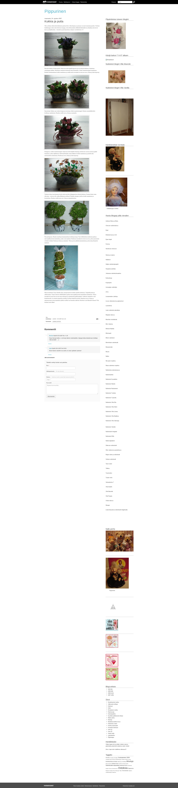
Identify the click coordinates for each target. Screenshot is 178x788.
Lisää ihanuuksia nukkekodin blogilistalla (116, 509)
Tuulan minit (109, 477)
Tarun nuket (109, 463)
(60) (110, 691)
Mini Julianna (109, 324)
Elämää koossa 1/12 (111, 235)
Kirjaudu (114, 2)
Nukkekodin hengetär (111, 431)
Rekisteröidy (83, 2)
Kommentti (48, 382)
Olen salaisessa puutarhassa (113, 450)
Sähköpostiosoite (55, 371)
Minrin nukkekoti (110, 338)
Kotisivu (60, 377)
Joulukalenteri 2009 (124, 757)
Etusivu (61, 2)
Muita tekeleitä (108, 763)
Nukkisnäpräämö (110, 440)
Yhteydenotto (102, 786)
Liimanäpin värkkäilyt (111, 287)
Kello (109, 708)
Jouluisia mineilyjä (114, 757)
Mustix (107, 351)
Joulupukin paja (109, 759)
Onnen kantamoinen (113, 768)
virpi (50, 348)
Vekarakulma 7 (110, 482)
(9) (110, 689)
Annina (51, 335)
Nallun (107, 356)
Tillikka (107, 468)
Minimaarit (108, 333)
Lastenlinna (109, 305)
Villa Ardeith (109, 486)
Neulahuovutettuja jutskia (123, 763)
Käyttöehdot (95, 786)
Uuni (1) (110, 729)
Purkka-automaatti (113, 725)
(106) (111, 695)
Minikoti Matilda (110, 328)
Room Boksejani (116, 770)
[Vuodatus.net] (49, 785)
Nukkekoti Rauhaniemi (112, 388)
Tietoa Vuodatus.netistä (78, 786)
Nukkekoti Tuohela (111, 393)
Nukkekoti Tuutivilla (111, 397)
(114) (111, 693)
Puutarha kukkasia (113, 727)
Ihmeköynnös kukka (113, 702)
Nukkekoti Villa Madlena (112, 416)
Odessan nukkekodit (111, 445)
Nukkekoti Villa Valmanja (112, 420)
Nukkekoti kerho (123, 765)
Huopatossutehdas (111, 269)
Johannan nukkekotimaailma (113, 273)
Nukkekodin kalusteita (112, 765)
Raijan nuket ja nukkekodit (113, 454)
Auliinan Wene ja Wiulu (112, 221)
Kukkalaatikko (112, 714)
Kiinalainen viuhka (113, 710)
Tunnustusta (125, 770)
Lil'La (107, 292)
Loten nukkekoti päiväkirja (113, 310)
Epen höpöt (109, 239)
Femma (108, 244)
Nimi (47, 365)
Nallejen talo (115, 763)
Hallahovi (108, 259)
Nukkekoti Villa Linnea (112, 411)
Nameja (110, 719)
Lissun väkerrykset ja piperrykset (114, 301)
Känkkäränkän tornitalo (111, 761)
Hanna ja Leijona (110, 255)
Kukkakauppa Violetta (120, 759)
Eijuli (107, 230)
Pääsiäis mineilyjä (109, 770)
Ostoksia (122, 768)
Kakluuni (110, 706)
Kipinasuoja (111, 712)
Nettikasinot (67, 2)
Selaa (75, 2)
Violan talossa (109, 500)
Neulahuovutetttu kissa (114, 721)
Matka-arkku (111, 718)
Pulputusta (131, 768)
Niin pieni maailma (111, 361)
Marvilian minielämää (111, 319)
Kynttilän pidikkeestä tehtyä (115, 716)
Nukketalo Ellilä (110, 436)
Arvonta (108, 757)
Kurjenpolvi (109, 282)
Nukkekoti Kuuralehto (111, 379)
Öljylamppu (111, 737)
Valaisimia (114, 772)
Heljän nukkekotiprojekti (112, 264)
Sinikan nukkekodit (111, 459)
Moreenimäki (109, 347)
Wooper (108, 505)
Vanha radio (111, 733)
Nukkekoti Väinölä (110, 427)
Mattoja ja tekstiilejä (122, 761)
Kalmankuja (109, 278)
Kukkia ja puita (53, 21)
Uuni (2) (110, 731)
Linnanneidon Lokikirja (112, 296)
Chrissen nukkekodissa (112, 225)
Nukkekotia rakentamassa (113, 370)
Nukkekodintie (109, 374)
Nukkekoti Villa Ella (111, 402)
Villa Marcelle (109, 491)
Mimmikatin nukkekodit (112, 342)
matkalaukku (111, 735)
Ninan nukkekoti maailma (112, 365)
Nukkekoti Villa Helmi (111, 407)
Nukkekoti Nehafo (110, 384)
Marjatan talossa (110, 315)
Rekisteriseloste (88, 786)
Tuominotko (109, 473)
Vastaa (50, 343)
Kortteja (113, 759)
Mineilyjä (129, 761)
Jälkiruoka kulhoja (113, 704)
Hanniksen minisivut (111, 248)
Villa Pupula (109, 496)
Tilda (121, 770)
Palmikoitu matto (112, 723)
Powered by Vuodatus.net (128, 786)
